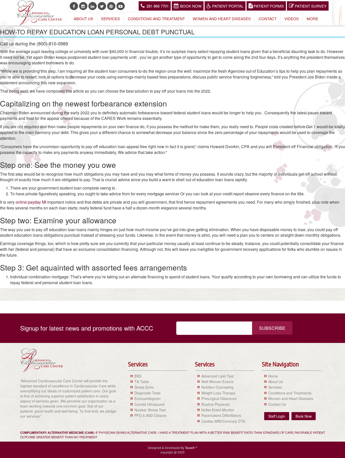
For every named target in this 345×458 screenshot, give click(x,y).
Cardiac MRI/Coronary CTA (223, 421)
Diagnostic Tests (147, 392)
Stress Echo (144, 387)
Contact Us (277, 404)
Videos (291, 18)
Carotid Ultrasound (149, 404)
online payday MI (31, 202)
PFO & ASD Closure (150, 415)
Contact (268, 18)
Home (273, 376)
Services (110, 18)
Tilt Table (141, 381)
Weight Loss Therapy (218, 392)
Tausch (190, 447)
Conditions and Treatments (289, 392)
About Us (83, 18)
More (312, 18)
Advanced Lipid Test (217, 376)
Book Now (191, 6)
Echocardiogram (147, 398)
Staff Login (276, 416)
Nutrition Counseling (217, 387)
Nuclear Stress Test (150, 409)
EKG (137, 376)
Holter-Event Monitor (217, 409)
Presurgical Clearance (219, 398)
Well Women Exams (217, 381)
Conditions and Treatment (156, 18)
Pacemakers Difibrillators (221, 415)
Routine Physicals (215, 404)
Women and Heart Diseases (222, 18)
